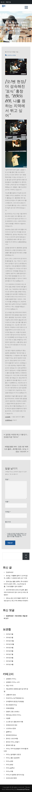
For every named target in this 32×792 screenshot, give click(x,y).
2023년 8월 (9, 651)
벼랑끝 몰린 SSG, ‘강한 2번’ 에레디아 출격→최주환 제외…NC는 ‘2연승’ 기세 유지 (16, 449)
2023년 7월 (9, 654)
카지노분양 (9, 764)
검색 (26, 556)
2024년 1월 (9, 637)
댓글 (7, 479)
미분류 (8, 718)
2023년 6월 (9, 658)
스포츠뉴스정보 (11, 55)
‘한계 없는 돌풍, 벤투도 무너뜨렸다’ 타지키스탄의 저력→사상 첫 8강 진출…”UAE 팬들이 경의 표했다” (16, 584)
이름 (7, 501)
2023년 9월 (9, 647)
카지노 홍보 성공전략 (12, 758)
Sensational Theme (23, 789)
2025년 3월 (9, 634)
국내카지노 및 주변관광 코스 (15, 698)
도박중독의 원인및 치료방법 (15, 701)
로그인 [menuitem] (2, 2)
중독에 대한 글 (10, 745)
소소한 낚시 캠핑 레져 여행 (14, 722)
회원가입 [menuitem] (8, 2)
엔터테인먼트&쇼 (11, 735)
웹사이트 (8, 522)
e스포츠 (7, 417)
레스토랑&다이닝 (11, 705)
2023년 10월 (10, 644)
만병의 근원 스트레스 (12, 711)
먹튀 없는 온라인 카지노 (13, 715)
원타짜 (5, 6)
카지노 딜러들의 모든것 (13, 754)
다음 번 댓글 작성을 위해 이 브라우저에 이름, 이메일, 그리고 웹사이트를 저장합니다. (16, 535)
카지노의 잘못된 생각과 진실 (15, 775)
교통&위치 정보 (11, 695)
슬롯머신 (9, 732)
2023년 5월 (9, 661)
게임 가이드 (9, 685)
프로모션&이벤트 (11, 778)
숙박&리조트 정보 (11, 725)
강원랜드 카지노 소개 (12, 682)
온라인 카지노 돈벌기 (12, 742)
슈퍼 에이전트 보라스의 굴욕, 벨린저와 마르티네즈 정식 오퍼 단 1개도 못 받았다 (16, 592)
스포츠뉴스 (8, 420)
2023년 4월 (9, 664)
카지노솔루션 (10, 768)
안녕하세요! (9, 572)
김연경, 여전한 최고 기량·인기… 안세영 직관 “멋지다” (16, 436)
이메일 (7, 512)
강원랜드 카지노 (11, 679)
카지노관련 (9, 761)
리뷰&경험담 (10, 708)
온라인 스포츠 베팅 (12, 738)
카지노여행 (9, 771)
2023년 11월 (10, 641)
